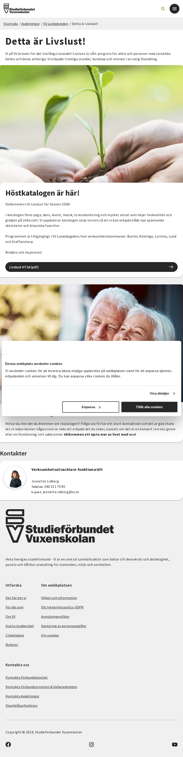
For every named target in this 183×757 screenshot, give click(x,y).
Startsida (11, 23)
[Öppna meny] (174, 9)
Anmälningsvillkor (55, 616)
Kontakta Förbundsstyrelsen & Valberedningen (41, 687)
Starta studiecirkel (20, 626)
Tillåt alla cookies (149, 407)
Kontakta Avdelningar (22, 696)
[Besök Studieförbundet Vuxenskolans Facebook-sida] (8, 746)
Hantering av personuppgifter (63, 626)
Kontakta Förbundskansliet (27, 677)
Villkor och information (59, 598)
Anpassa (88, 407)
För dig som (14, 607)
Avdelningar (30, 23)
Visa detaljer (159, 393)
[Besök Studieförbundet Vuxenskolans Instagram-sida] (91, 746)
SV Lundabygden (56, 23)
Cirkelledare (15, 635)
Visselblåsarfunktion (21, 705)
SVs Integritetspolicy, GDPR (62, 607)
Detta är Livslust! (85, 23)
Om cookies (50, 635)
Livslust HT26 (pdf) (24, 267)
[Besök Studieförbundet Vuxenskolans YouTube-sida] (174, 746)
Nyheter (12, 644)
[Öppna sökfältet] (163, 8)
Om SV (10, 616)
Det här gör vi (16, 598)
